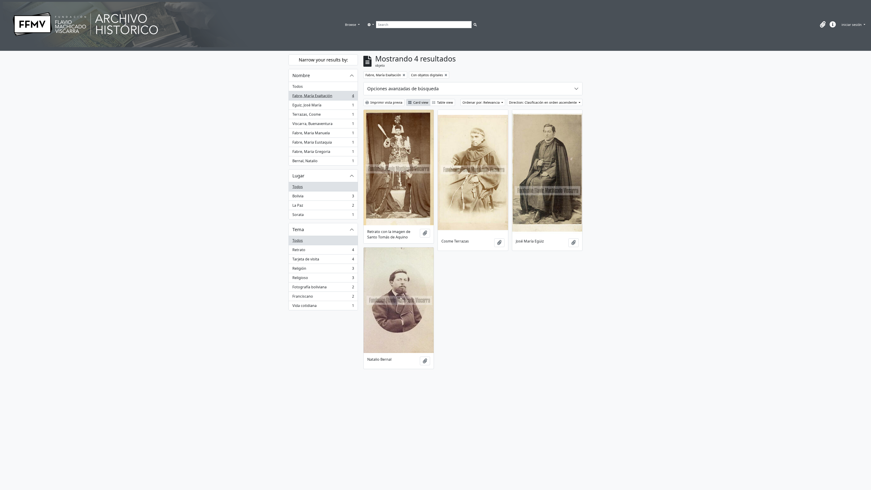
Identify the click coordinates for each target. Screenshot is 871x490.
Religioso (323, 278)
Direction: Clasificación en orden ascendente (543, 102)
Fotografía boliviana (323, 288)
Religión (323, 269)
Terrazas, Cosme (323, 115)
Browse (351, 24)
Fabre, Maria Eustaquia (323, 143)
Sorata (323, 215)
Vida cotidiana (323, 306)
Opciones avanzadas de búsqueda (403, 89)
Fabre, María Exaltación (323, 96)
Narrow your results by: (323, 60)
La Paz (323, 206)
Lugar (298, 176)
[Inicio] (173, 24)
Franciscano (323, 297)
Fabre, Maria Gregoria (323, 152)
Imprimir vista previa (385, 102)
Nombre (301, 75)
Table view (444, 102)
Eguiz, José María (323, 106)
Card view (420, 102)
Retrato (323, 251)
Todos (297, 86)
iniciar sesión (852, 24)
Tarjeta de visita (323, 260)
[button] (823, 24)
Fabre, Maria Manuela (323, 134)
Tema (298, 229)
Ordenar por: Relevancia (481, 102)
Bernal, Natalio (323, 161)
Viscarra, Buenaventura (323, 124)
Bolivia (323, 197)
